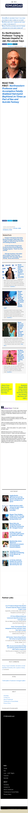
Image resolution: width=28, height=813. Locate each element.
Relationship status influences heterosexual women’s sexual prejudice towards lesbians (17, 544)
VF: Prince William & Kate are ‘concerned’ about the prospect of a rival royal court (16, 618)
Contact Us (7, 697)
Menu (15, 2)
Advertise (6, 695)
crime (19, 228)
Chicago (15, 228)
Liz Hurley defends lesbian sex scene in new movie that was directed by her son (16, 562)
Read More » (12, 286)
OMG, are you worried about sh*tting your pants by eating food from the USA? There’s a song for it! (16, 647)
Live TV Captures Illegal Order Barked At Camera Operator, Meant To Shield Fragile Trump (15, 607)
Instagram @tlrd (21, 680)
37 (25, 46)
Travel (5, 768)
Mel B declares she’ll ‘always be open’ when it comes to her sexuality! (21, 271)
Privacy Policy (7, 703)
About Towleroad (8, 699)
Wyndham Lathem (7, 229)
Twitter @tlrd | (6, 680)
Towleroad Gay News (14, 6)
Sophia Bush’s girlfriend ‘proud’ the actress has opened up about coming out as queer (17, 498)
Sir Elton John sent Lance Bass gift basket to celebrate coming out (21, 356)
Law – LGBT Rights (9, 773)
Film (5, 771)
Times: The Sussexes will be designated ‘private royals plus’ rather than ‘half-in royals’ (15, 628)
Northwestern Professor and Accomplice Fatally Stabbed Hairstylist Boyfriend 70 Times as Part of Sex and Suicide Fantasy (14, 93)
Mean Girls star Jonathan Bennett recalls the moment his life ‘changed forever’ (17, 526)
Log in (18, 809)
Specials (6, 778)
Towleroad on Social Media (11, 701)
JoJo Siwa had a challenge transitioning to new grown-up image (17, 553)
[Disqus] (14, 424)
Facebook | (13, 680)
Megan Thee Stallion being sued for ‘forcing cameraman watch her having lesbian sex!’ (17, 517)
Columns (6, 775)
